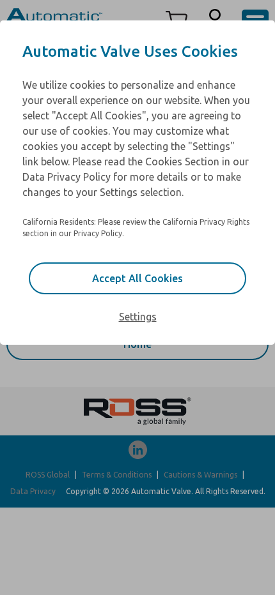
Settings (138, 316)
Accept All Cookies (137, 278)
